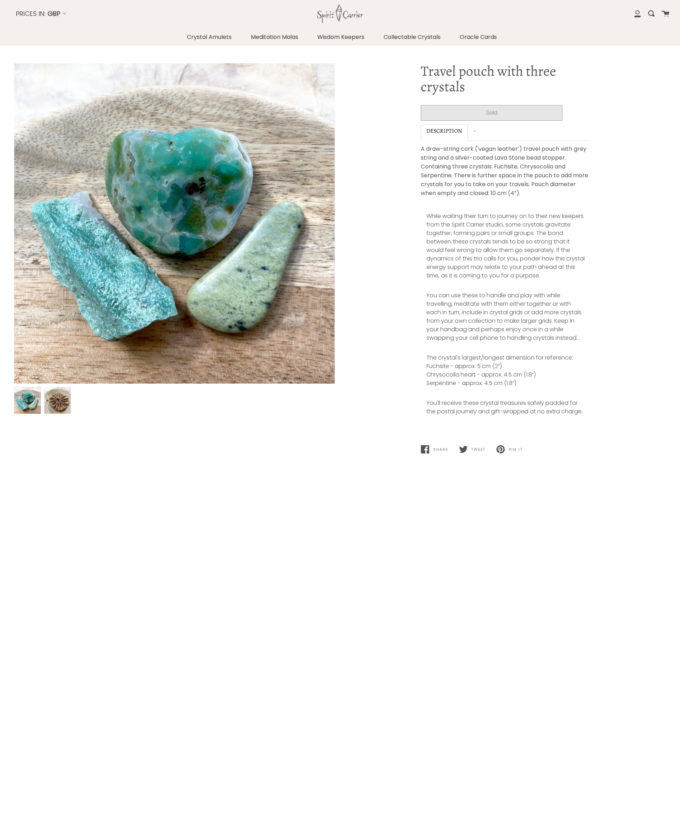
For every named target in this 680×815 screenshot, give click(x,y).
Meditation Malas (274, 37)
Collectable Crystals (412, 37)
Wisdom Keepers (340, 37)
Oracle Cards (478, 37)
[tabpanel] (174, 223)
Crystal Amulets (209, 37)
